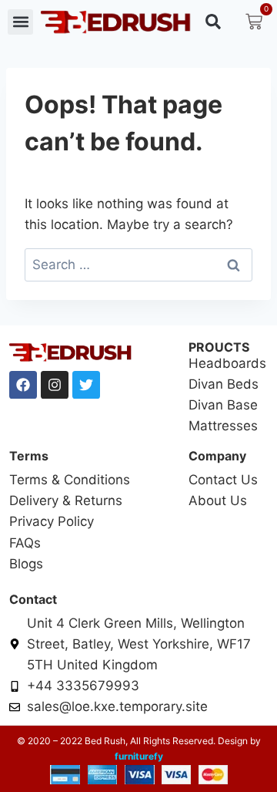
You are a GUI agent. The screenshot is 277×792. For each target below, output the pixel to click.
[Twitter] (86, 385)
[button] (20, 22)
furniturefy (139, 756)
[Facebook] (23, 385)
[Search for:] (138, 264)
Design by (238, 741)
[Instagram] (54, 385)
